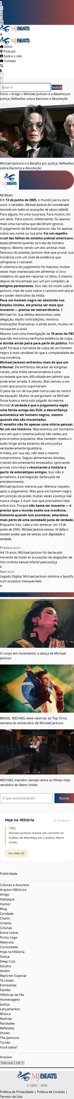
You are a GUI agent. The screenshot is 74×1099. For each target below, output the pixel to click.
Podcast (9, 51)
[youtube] (2, 22)
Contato (9, 61)
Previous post (10, 548)
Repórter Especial (13, 975)
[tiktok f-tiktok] (1, 13)
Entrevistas (8, 985)
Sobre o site (12, 56)
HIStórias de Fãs (12, 995)
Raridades (7, 1023)
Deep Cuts (7, 961)
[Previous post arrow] (1, 567)
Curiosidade (9, 947)
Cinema (5, 923)
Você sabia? (8, 1047)
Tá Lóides (7, 980)
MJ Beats (6, 195)
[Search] (1, 65)
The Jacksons (9, 1038)
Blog (3, 909)
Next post (7, 571)
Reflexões (7, 1028)
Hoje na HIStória (12, 952)
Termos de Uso (11, 1096)
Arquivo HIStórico (13, 890)
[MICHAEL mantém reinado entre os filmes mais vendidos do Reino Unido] (37, 752)
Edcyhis (5, 966)
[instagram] (1, 18)
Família (5, 990)
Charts (5, 918)
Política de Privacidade (17, 1092)
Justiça (5, 1004)
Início (8, 46)
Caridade (6, 913)
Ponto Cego (9, 937)
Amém (5, 971)
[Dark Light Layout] (1, 70)
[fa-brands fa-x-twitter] (1, 8)
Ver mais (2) (16, 853)
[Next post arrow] (1, 586)
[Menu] (1, 75)
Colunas (6, 928)
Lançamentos (10, 1009)
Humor (5, 904)
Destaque (7, 899)
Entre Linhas (9, 932)
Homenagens (10, 999)
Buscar (64, 798)
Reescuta (7, 942)
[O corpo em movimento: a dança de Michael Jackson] (37, 623)
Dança (4, 956)
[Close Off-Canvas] (1, 34)
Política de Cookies (51, 1092)
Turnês (5, 1042)
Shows (5, 1033)
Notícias (6, 1018)
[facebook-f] (1, 3)
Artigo (16, 94)
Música (5, 1014)
